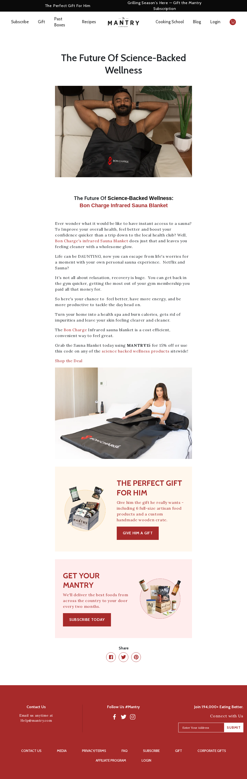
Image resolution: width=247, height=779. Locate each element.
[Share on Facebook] (111, 657)
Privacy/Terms (94, 751)
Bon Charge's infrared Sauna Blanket (91, 240)
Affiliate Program (111, 760)
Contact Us (31, 751)
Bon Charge (75, 329)
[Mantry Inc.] (123, 22)
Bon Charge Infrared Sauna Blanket (124, 205)
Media (62, 751)
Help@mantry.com (36, 720)
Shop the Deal (68, 360)
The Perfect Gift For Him (67, 5)
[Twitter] (123, 716)
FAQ (125, 751)
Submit (234, 727)
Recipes (89, 21)
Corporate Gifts (212, 751)
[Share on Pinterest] (136, 657)
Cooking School (170, 21)
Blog (197, 21)
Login (215, 21)
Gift (41, 21)
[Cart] (233, 22)
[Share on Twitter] (123, 657)
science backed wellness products (135, 351)
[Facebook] (114, 716)
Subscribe (20, 21)
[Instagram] (132, 716)
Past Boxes (59, 22)
